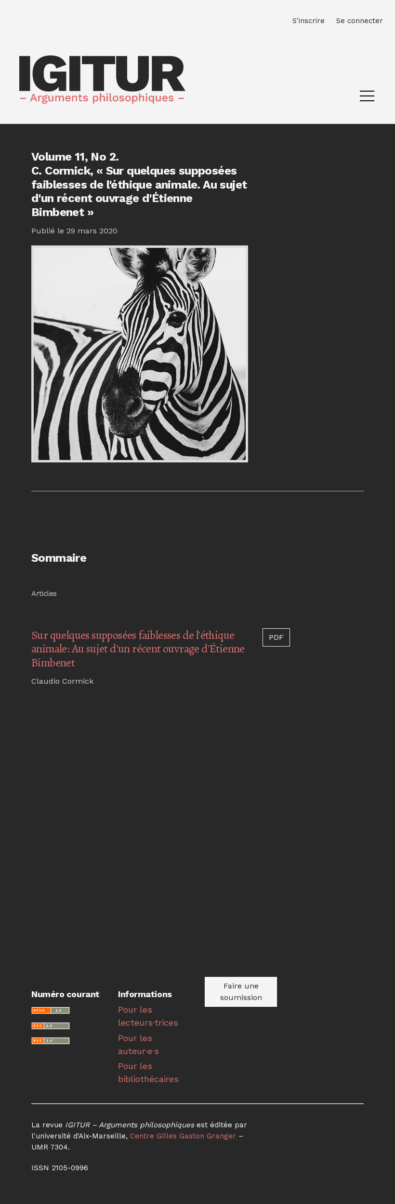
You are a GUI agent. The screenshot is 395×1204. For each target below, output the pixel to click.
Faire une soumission (241, 991)
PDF (276, 637)
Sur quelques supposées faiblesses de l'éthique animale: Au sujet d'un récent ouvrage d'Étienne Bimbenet (138, 649)
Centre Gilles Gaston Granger (183, 1136)
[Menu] (367, 98)
